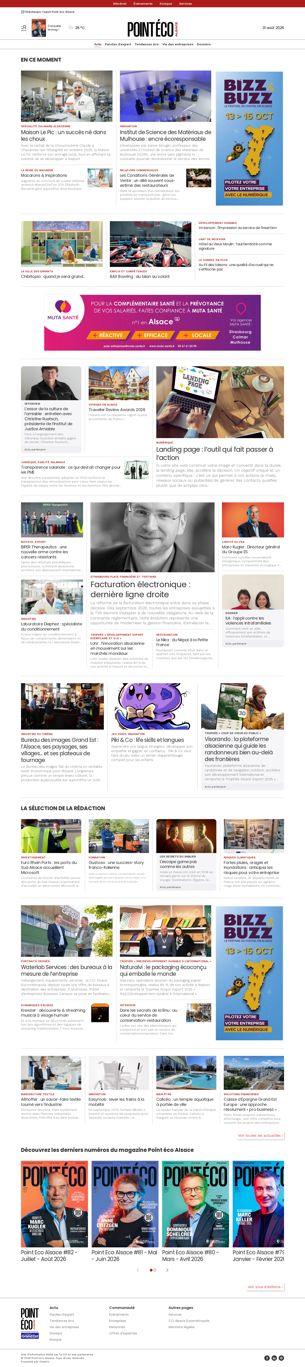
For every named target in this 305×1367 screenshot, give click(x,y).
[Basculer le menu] (23, 28)
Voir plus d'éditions (264, 1287)
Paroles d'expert (118, 44)
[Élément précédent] (138, 1270)
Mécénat (119, 3)
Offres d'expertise (123, 1333)
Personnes (117, 1327)
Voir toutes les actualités (259, 1135)
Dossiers (204, 44)
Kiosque (166, 3)
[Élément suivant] (167, 1270)
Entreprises (117, 1321)
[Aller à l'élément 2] (155, 1270)
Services (185, 3)
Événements (143, 3)
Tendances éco (147, 44)
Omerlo (44, 1361)
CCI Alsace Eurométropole (189, 1321)
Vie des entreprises (177, 44)
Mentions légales (182, 1327)
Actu (97, 44)
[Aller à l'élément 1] (151, 1270)
